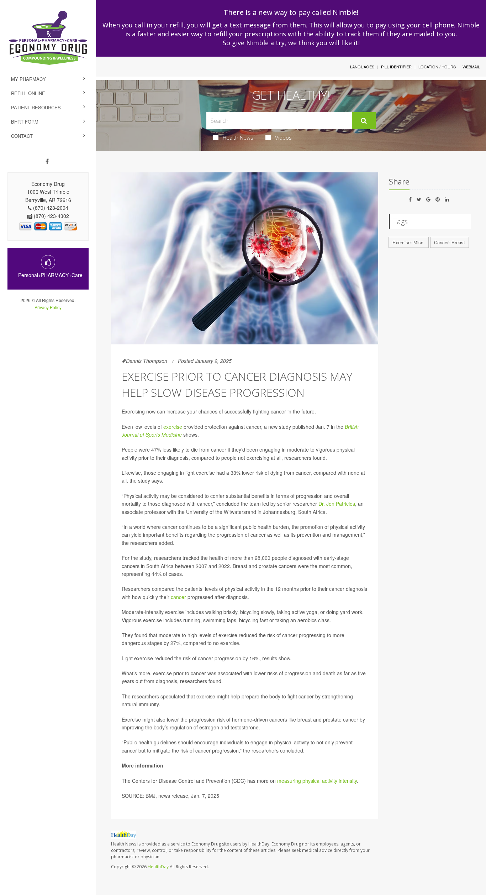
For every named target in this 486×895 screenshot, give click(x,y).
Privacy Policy (48, 307)
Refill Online (28, 93)
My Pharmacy (28, 79)
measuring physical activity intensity (317, 780)
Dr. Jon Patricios (336, 503)
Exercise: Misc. (408, 242)
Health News (238, 137)
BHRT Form (24, 121)
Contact (22, 135)
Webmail (471, 66)
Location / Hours (437, 66)
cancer (178, 596)
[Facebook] (47, 161)
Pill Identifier (396, 66)
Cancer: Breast (449, 242)
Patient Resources (36, 107)
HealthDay (158, 867)
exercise (172, 426)
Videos (283, 137)
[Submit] (364, 120)
